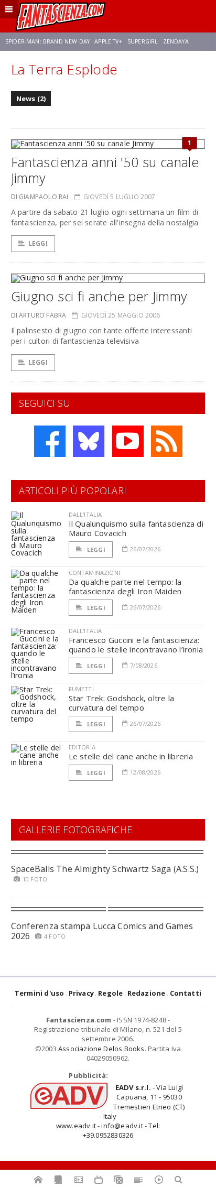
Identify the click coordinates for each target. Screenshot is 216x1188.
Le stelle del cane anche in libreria (131, 756)
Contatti (186, 993)
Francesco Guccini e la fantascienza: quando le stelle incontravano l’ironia (136, 645)
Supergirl (142, 41)
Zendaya (176, 41)
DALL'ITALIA (85, 514)
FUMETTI (81, 689)
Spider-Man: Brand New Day (47, 41)
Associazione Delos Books (101, 1048)
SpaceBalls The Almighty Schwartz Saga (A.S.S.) (105, 869)
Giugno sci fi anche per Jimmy (99, 296)
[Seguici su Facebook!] (50, 441)
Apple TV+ (108, 41)
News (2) (31, 98)
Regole (110, 993)
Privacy (81, 993)
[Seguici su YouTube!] (128, 441)
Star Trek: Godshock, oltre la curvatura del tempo (122, 703)
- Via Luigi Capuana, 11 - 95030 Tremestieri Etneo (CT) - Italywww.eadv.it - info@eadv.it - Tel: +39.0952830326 (120, 1111)
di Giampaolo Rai (40, 196)
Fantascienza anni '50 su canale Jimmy (105, 170)
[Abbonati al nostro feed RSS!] (167, 441)
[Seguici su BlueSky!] (88, 441)
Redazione (146, 993)
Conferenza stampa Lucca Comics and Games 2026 (102, 931)
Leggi (38, 243)
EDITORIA (82, 747)
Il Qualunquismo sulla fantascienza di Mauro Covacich (136, 528)
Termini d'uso (39, 993)
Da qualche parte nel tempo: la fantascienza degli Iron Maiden (125, 586)
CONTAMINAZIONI (94, 572)
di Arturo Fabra (39, 315)
